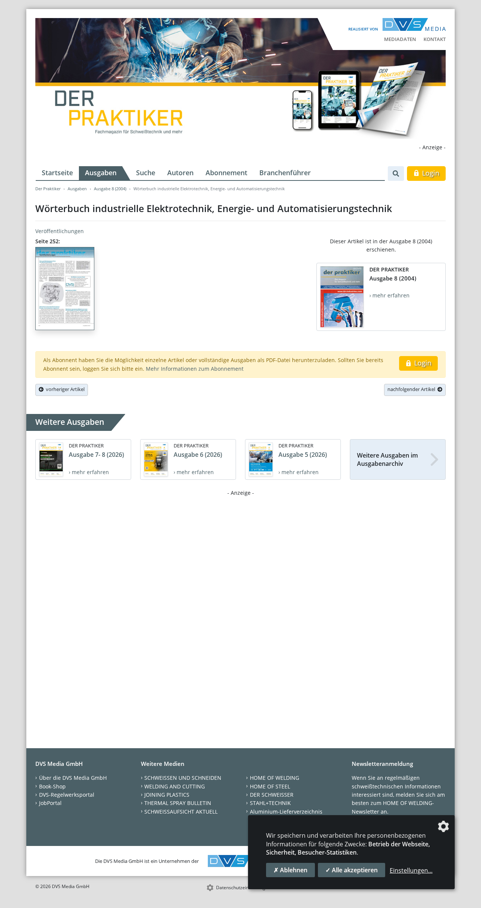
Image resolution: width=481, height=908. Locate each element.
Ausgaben (100, 172)
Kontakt (435, 39)
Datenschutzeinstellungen (243, 887)
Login (429, 172)
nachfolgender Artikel (412, 389)
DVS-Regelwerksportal (66, 794)
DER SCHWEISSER (271, 794)
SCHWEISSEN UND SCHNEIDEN (182, 777)
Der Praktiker (48, 188)
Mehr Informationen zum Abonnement (195, 368)
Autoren (180, 172)
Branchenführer (285, 172)
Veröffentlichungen (59, 231)
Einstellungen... (411, 870)
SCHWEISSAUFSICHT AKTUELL (181, 811)
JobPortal (50, 802)
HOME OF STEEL (270, 786)
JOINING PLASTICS (166, 794)
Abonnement (226, 172)
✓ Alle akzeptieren (351, 870)
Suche (145, 172)
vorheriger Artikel (64, 389)
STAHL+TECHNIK (270, 802)
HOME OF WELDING (274, 777)
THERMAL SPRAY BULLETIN (177, 802)
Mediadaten (400, 39)
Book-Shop (52, 786)
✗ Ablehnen (290, 870)
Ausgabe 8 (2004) (110, 188)
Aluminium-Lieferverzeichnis (286, 811)
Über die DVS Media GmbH (73, 777)
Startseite (57, 172)
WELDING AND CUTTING (174, 786)
